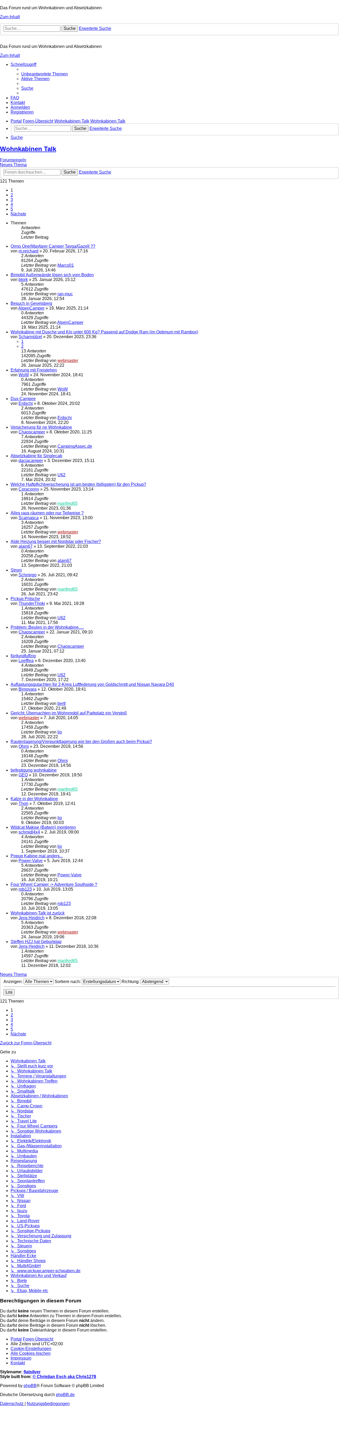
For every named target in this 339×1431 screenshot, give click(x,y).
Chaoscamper (32, 432)
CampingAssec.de (74, 446)
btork (23, 279)
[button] (18, 214)
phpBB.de (65, 1394)
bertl (61, 703)
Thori (23, 803)
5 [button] (12, 209)
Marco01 (65, 265)
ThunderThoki (32, 603)
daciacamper (31, 460)
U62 (61, 475)
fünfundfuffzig (23, 656)
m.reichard (28, 251)
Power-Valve (31, 860)
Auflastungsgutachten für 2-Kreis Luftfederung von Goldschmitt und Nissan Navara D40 (92, 684)
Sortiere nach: (68, 981)
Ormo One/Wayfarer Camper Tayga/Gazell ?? (53, 246)
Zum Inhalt (10, 17)
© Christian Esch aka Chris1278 (64, 1376)
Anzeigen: (13, 981)
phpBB (30, 1385)
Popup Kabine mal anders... (37, 856)
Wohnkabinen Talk (28, 148)
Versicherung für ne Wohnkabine (41, 427)
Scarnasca (29, 517)
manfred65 (67, 503)
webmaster (67, 360)
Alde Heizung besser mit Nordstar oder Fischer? (56, 541)
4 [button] (12, 204)
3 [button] (12, 199)
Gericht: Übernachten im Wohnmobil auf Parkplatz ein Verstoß (69, 713)
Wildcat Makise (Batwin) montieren (43, 827)
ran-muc (65, 294)
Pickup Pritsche (25, 598)
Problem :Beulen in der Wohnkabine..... (47, 627)
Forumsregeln (13, 160)
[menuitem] (44, 74)
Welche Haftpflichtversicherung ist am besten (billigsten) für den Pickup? (78, 484)
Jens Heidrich (31, 918)
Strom (16, 570)
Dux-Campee (23, 398)
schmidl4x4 (29, 832)
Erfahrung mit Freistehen (34, 370)
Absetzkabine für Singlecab (36, 456)
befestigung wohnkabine (34, 770)
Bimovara (28, 689)
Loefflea (26, 660)
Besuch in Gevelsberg (31, 303)
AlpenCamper (31, 308)
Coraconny (29, 489)
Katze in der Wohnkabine (34, 798)
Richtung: (131, 981)
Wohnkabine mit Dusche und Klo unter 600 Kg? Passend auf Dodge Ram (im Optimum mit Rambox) (104, 332)
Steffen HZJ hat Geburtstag (36, 941)
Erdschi (26, 403)
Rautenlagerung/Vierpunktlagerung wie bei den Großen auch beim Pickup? (81, 741)
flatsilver (32, 1372)
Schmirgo (28, 575)
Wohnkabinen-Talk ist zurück (38, 913)
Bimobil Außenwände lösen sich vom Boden (52, 275)
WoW (24, 375)
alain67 (26, 546)
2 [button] (12, 195)
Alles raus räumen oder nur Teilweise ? (47, 513)
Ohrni (24, 746)
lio (59, 732)
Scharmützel (30, 336)
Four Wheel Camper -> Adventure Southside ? (54, 884)
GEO (23, 775)
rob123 (25, 889)
